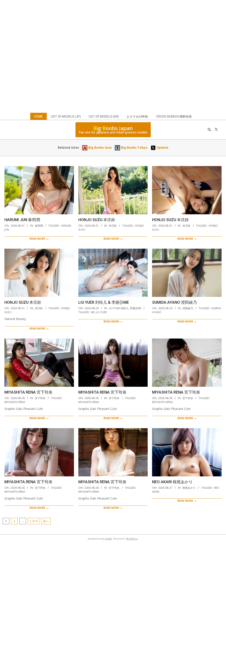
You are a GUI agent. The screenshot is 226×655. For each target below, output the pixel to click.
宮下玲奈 (40, 398)
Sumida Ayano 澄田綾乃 (174, 302)
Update (162, 147)
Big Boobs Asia (99, 147)
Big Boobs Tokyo (133, 147)
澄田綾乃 (188, 308)
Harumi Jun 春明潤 (22, 219)
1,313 (34, 521)
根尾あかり (189, 488)
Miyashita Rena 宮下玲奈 (28, 392)
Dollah (108, 538)
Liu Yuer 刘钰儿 (118, 308)
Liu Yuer (101, 312)
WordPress (132, 538)
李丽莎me (135, 308)
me (92, 312)
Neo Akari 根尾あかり (172, 481)
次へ (46, 521)
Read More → (39, 239)
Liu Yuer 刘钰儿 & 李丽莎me (103, 302)
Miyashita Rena (14, 402)
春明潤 (39, 226)
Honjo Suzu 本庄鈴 (96, 219)
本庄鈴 (113, 226)
